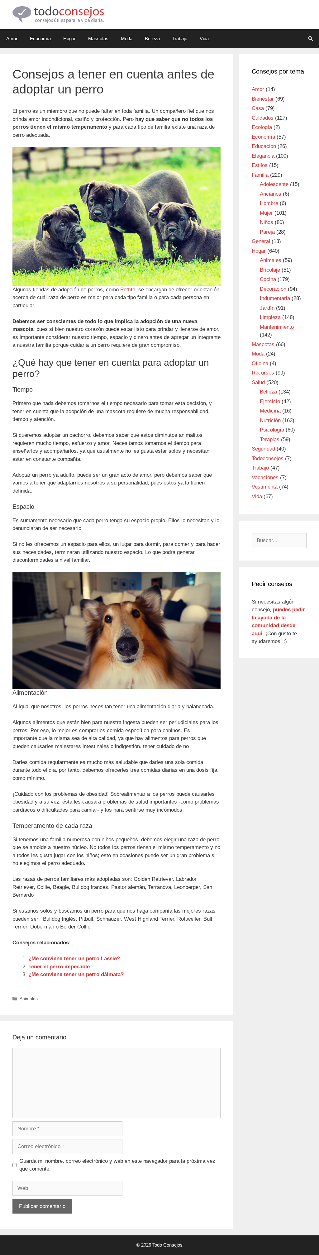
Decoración (273, 289)
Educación (264, 146)
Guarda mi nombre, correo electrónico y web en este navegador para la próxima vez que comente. (117, 1165)
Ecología (262, 127)
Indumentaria (275, 298)
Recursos (263, 373)
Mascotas (98, 38)
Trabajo (179, 38)
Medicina (270, 411)
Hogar (69, 38)
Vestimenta (265, 487)
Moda (126, 38)
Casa (258, 108)
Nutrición (270, 420)
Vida (204, 38)
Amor (11, 38)
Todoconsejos (267, 458)
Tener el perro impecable (59, 967)
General (261, 241)
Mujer (266, 213)
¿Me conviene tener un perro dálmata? (76, 974)
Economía (40, 38)
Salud (258, 382)
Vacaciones (265, 477)
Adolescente (274, 184)
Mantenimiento (277, 327)
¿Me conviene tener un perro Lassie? (74, 959)
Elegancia (263, 156)
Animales (29, 998)
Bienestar (263, 99)
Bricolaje (270, 270)
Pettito (127, 290)
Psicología (272, 430)
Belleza (152, 38)
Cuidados (263, 118)
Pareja (267, 232)
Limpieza (270, 317)
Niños (266, 222)
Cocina (268, 279)
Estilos (260, 165)
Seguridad (263, 449)
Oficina (260, 363)
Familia (260, 175)
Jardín (267, 308)
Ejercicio (270, 401)
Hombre (269, 203)
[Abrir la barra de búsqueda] (310, 38)
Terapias (269, 439)
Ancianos (270, 194)
